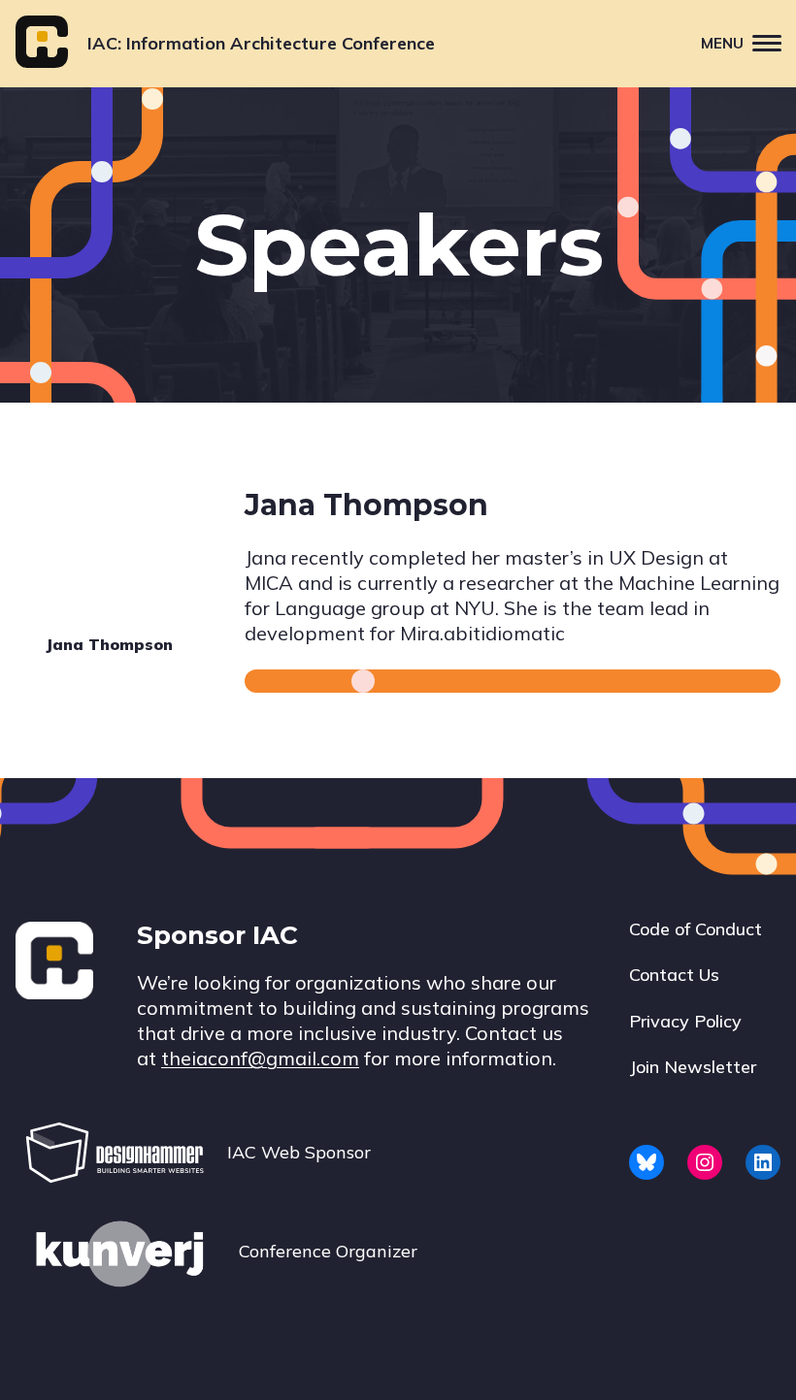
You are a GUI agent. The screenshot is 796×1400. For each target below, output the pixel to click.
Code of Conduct (695, 929)
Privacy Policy (685, 1021)
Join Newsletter (692, 1067)
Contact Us (674, 974)
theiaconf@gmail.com (260, 1058)
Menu (722, 43)
